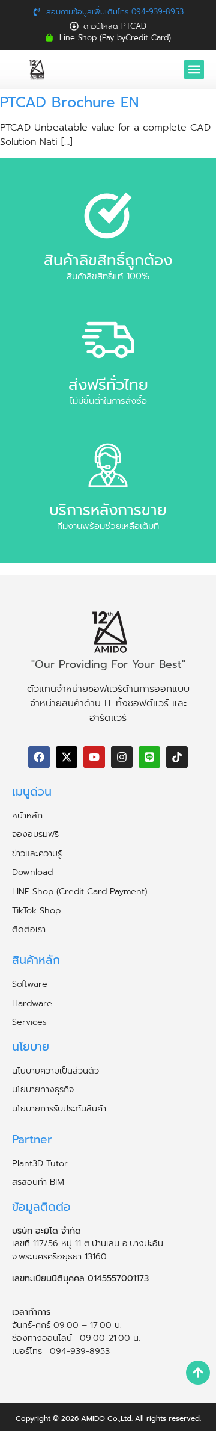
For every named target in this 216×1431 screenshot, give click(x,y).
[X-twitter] (66, 757)
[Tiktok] (177, 757)
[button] (194, 69)
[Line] (149, 757)
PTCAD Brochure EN (69, 102)
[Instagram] (122, 757)
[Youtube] (94, 757)
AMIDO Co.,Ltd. (107, 1418)
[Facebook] (39, 757)
